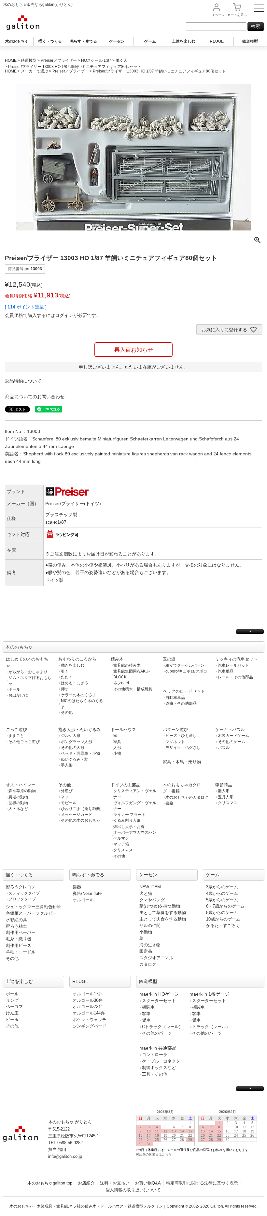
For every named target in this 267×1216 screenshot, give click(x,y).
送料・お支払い (115, 1183)
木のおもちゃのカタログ (186, 797)
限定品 (145, 951)
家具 (117, 741)
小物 (117, 753)
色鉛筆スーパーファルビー (31, 913)
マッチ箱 (121, 844)
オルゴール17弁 (88, 993)
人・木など (18, 808)
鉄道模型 (250, 41)
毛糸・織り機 (18, 938)
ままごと (16, 735)
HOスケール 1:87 (96, 60)
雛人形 (224, 791)
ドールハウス (123, 729)
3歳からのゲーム (222, 886)
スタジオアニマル (156, 957)
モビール (69, 803)
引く (65, 671)
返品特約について (23, 381)
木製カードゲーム (233, 735)
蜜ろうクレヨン (20, 886)
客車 (146, 1013)
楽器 (77, 886)
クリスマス (123, 850)
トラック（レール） (211, 1026)
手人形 (67, 765)
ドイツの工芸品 (125, 784)
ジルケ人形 (70, 735)
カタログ (147, 964)
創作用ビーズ (18, 945)
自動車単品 (175, 697)
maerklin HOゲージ (159, 994)
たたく (67, 677)
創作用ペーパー (20, 932)
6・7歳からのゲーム (225, 906)
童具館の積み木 (127, 665)
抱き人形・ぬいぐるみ (79, 729)
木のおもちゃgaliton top (49, 1183)
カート (237, 15)
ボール (14, 689)
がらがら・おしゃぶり (28, 672)
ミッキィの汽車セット (236, 659)
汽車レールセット (233, 665)
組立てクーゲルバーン (184, 665)
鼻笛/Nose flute (87, 893)
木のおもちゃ (17, 41)
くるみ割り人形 (127, 820)
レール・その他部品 (235, 677)
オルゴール (83, 899)
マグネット (175, 741)
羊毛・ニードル (20, 951)
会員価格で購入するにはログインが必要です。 (53, 315)
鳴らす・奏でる (83, 41)
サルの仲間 (150, 925)
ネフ (65, 797)
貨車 (146, 1020)
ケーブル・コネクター (163, 1061)
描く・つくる (50, 41)
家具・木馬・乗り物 (182, 761)
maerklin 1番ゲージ (209, 994)
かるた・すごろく (223, 925)
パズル (224, 747)
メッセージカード (76, 814)
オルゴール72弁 (88, 1006)
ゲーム (150, 41)
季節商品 (223, 784)
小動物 (145, 932)
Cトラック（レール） (162, 1026)
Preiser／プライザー (70, 71)
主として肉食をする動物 (162, 919)
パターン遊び (175, 729)
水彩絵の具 (16, 919)
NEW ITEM (150, 886)
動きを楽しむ (72, 665)
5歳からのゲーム (222, 899)
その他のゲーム (231, 741)
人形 (117, 747)
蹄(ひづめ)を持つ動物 (159, 906)
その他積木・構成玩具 (132, 689)
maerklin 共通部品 (157, 1048)
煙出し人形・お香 (129, 826)
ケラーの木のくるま (78, 695)
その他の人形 (72, 747)
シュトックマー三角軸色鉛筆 (33, 906)
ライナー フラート (129, 814)
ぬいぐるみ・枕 (74, 759)
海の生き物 (150, 944)
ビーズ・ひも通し (181, 735)
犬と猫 (145, 893)
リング (12, 1000)
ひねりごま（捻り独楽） (82, 808)
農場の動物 (18, 797)
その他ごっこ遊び (24, 741)
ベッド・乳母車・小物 (80, 753)
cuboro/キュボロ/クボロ (186, 671)
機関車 (148, 1007)
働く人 (121, 60)
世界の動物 (18, 803)
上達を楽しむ (183, 41)
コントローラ (154, 1054)
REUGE (217, 41)
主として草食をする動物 (162, 912)
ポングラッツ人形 (76, 741)
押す (65, 689)
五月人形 (225, 797)
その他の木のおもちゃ (80, 820)
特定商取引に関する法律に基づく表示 (202, 1183)
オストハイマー (20, 784)
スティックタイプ (24, 893)
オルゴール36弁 (88, 1000)
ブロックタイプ (22, 899)
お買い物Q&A (148, 1183)
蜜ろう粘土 (16, 926)
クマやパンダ (152, 899)
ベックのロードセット (184, 691)
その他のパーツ (157, 1033)
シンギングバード (89, 1026)
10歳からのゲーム (223, 919)
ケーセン (117, 41)
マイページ (216, 15)
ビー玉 (12, 1019)
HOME (11, 60)
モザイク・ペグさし (183, 747)
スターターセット (159, 1000)
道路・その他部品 (181, 703)
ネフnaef (121, 683)
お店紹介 (86, 1183)
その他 (67, 712)
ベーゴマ (14, 1006)
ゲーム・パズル (230, 729)
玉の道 (169, 659)
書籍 (169, 803)
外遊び (67, 791)
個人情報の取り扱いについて (133, 1189)
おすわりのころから (77, 659)
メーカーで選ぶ (34, 71)
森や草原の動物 (22, 791)
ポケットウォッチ (89, 1019)
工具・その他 (154, 1074)
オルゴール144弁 (89, 1013)
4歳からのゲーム (222, 893)
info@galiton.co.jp (65, 1156)
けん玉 (12, 1013)
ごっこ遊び (16, 729)
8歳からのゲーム (222, 912)
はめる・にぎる (74, 683)
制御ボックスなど (159, 1067)
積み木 (117, 659)
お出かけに (18, 695)
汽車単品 (225, 671)
